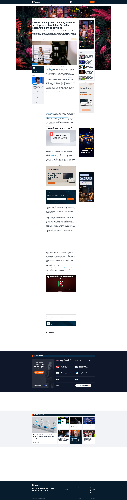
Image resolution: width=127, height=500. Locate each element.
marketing (48, 318)
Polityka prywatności (78, 498)
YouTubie (64, 267)
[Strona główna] (36, 2)
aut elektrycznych (53, 86)
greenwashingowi (54, 155)
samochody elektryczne (67, 316)
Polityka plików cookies (91, 498)
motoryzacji (57, 253)
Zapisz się (70, 198)
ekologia (54, 316)
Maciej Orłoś (70, 77)
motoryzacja (59, 316)
